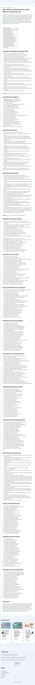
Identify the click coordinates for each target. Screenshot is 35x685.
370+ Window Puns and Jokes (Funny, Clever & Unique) (6, 633)
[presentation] (6, 625)
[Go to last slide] (2, 633)
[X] (17, 665)
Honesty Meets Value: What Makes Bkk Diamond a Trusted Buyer (13, 659)
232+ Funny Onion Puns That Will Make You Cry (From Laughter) (18, 93)
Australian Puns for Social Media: (9, 37)
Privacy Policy (3, 671)
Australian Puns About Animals (9, 34)
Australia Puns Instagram (8, 30)
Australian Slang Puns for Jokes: (9, 40)
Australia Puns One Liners (8, 35)
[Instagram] (19, 665)
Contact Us (3, 675)
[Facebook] (15, 665)
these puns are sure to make (10, 609)
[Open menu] (33, 2)
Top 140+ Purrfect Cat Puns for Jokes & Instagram (16, 215)
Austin (27, 639)
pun (14, 336)
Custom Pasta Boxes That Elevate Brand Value (9, 654)
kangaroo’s (5, 19)
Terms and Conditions (5, 672)
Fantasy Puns (5, 7)
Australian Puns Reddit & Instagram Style (10, 29)
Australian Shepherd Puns (8, 33)
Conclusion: (6, 47)
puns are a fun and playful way (12, 603)
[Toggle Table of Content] (16, 28)
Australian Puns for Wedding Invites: (10, 41)
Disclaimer (3, 674)
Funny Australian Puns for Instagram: (10, 36)
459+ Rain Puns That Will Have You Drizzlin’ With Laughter (17, 633)
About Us (3, 677)
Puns (13, 7)
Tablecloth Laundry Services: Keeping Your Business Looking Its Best (13, 657)
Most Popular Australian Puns (9, 42)
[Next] (32, 633)
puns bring (11, 606)
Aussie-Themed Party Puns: (8, 43)
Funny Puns (10, 7)
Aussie (13, 62)
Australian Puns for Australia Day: (9, 46)
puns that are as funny (12, 22)
